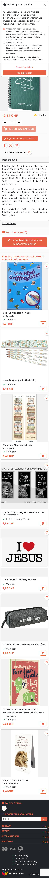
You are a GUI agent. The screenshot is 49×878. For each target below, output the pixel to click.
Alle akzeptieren (24, 73)
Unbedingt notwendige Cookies (21, 29)
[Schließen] (45, 5)
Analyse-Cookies (14, 42)
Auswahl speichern (24, 67)
